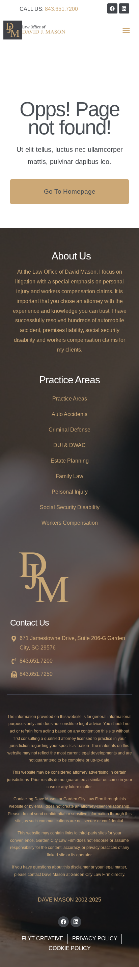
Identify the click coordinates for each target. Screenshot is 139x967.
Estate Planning (70, 461)
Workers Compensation (69, 523)
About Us (71, 255)
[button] (126, 30)
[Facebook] (112, 8)
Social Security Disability (70, 507)
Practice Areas (69, 399)
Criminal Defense (69, 430)
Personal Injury (70, 492)
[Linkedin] (124, 8)
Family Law (69, 476)
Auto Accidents (69, 414)
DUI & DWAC (69, 445)
